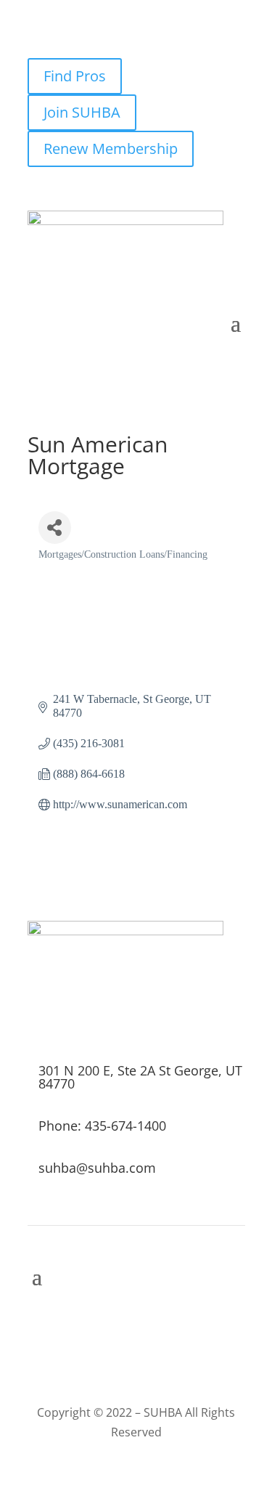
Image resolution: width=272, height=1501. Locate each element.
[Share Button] (54, 527)
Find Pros (75, 76)
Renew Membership (111, 148)
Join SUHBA (82, 112)
